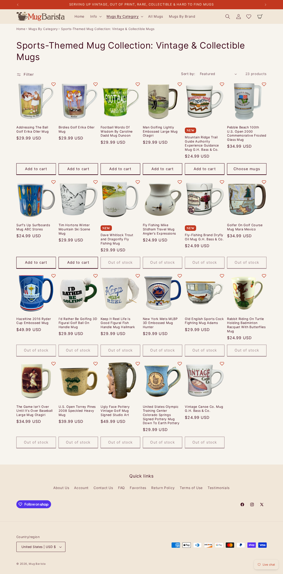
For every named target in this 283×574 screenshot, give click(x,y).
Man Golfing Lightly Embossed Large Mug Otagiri (160, 131)
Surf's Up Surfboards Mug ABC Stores (33, 227)
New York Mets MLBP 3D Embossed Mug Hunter (160, 323)
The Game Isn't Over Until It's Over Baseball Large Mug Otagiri (34, 411)
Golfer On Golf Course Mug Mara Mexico (245, 227)
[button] (95, 16)
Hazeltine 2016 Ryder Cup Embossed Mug (33, 321)
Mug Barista (37, 563)
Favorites (138, 488)
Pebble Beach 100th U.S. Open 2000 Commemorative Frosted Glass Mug (246, 133)
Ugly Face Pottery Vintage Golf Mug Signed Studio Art (115, 411)
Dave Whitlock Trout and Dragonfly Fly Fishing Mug (117, 239)
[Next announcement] (265, 4)
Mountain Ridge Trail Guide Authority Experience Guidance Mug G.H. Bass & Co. (202, 143)
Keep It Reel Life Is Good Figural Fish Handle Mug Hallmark (118, 323)
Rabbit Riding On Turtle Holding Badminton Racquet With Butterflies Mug (246, 325)
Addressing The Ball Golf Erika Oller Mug (32, 129)
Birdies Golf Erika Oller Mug (77, 129)
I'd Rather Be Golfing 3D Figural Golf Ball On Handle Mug (78, 323)
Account (81, 488)
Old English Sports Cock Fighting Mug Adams (204, 321)
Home (20, 29)
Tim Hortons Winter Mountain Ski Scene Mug (74, 229)
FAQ (121, 488)
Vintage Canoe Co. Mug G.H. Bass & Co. (204, 409)
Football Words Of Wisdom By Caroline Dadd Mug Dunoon (117, 131)
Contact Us (103, 488)
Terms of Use (191, 488)
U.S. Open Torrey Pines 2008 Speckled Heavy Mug (77, 411)
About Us (61, 488)
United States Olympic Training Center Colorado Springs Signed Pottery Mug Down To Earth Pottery (161, 415)
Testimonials (219, 488)
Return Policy (163, 488)
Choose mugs (246, 169)
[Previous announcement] (18, 4)
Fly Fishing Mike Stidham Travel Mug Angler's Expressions (159, 229)
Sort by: (188, 74)
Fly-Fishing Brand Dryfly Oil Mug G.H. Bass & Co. (204, 237)
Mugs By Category (43, 29)
